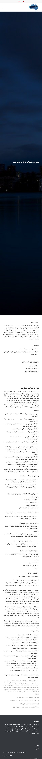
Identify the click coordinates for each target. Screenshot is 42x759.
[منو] (5, 7)
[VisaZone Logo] (24, 7)
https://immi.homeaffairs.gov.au (20, 700)
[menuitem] (5, 7)
